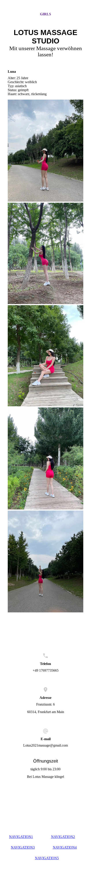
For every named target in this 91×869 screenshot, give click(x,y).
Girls (45, 14)
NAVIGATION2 (63, 837)
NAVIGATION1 (21, 837)
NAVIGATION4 (65, 847)
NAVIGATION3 (23, 847)
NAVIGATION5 (47, 858)
